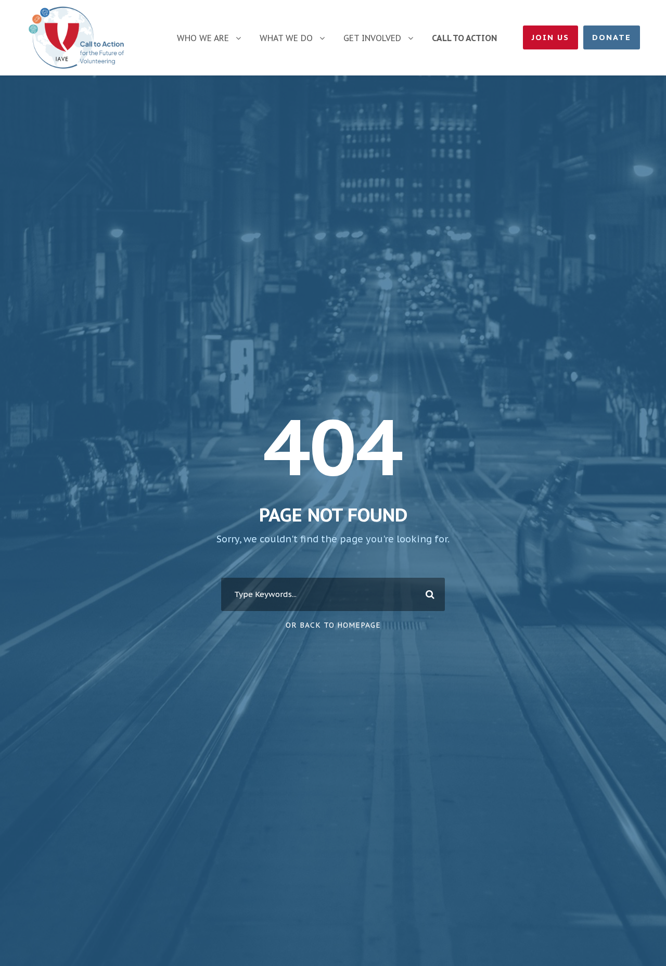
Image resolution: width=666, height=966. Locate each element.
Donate (611, 37)
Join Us (550, 37)
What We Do (286, 38)
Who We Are (203, 38)
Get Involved (372, 38)
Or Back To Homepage (333, 625)
